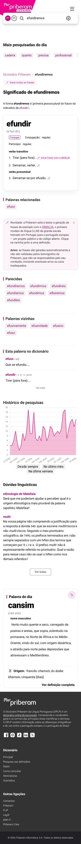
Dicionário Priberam (17, 74)
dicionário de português (20, 715)
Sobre (6, 766)
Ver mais (40, 387)
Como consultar (12, 771)
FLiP (5, 810)
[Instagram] (13, 737)
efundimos (36, 293)
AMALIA (47, 227)
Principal (8, 757)
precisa (43, 55)
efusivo (58, 326)
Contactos (9, 801)
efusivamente (16, 326)
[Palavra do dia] (71, 594)
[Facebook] (6, 737)
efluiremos (57, 293)
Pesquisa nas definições (16, 761)
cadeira (10, 55)
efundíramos (16, 286)
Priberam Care (11, 824)
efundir (11, 375)
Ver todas (40, 572)
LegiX (6, 815)
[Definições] (68, 18)
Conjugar (14, 137)
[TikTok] (19, 737)
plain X (7, 819)
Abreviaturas (10, 776)
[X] (32, 737)
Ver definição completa (58, 685)
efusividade (39, 326)
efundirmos (38, 286)
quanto (27, 55)
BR (14, 18)
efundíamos (15, 293)
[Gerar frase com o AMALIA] (38, 166)
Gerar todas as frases (22, 82)
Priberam (8, 805)
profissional (63, 55)
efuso (11, 206)
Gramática (9, 780)
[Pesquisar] (21, 18)
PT (7, 18)
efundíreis (59, 286)
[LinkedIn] (26, 737)
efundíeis (13, 300)
